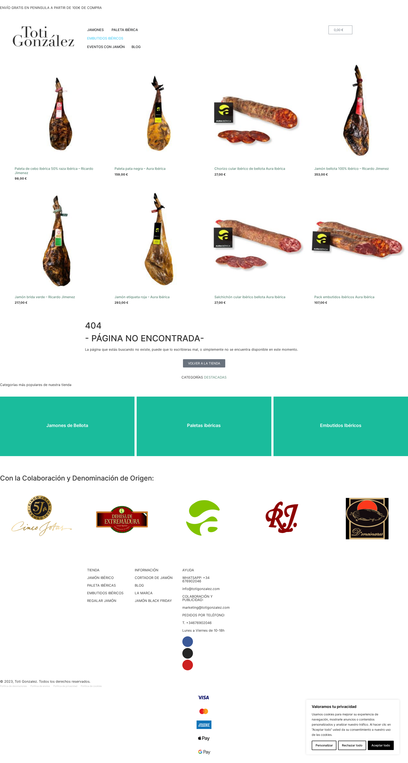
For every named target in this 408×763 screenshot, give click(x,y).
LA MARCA (144, 593)
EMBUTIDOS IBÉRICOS (105, 593)
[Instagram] (187, 653)
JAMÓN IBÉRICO (100, 578)
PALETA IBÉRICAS (101, 585)
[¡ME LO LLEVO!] (302, 72)
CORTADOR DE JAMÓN (154, 578)
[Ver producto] (102, 72)
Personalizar (324, 745)
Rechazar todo (352, 745)
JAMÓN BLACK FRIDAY (153, 600)
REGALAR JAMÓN (101, 600)
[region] (353, 727)
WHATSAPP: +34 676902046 (196, 579)
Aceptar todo (380, 745)
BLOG (139, 585)
